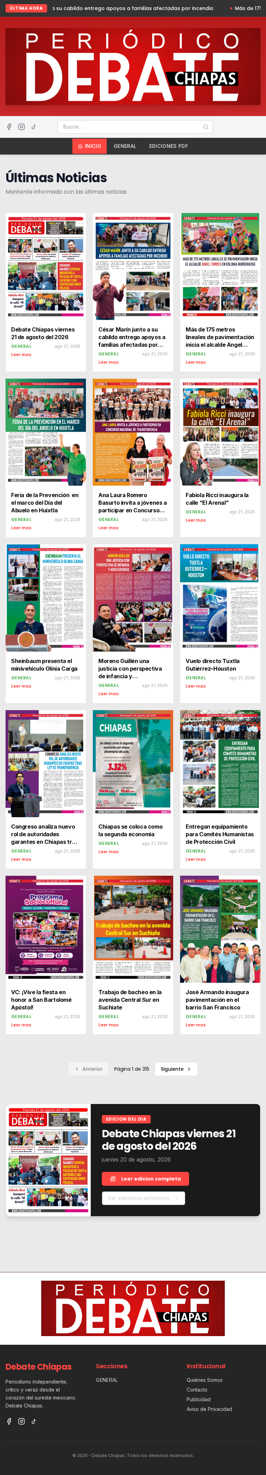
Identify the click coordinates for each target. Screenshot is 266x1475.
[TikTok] (33, 126)
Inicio (93, 146)
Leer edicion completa (151, 1178)
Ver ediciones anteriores (139, 1198)
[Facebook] (9, 126)
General (125, 146)
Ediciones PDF (168, 146)
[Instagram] (21, 126)
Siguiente (172, 1069)
